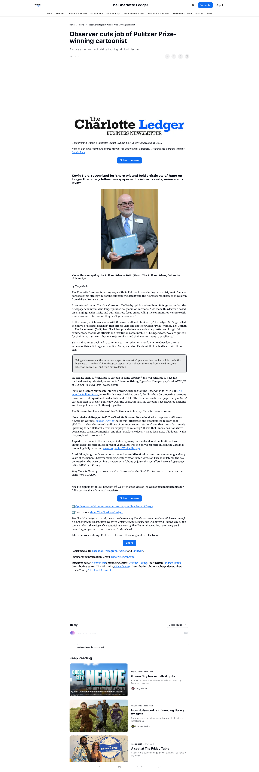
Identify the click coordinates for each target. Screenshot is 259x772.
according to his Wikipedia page (121, 448)
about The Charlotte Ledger (106, 512)
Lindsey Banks (172, 562)
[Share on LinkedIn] (187, 56)
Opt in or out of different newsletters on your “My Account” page (114, 506)
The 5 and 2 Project (99, 570)
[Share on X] (173, 56)
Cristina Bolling (138, 562)
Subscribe (89, 647)
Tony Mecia (99, 562)
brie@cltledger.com (122, 556)
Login (79, 647)
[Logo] (37, 5)
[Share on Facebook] (167, 56)
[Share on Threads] (180, 56)
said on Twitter (105, 420)
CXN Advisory (122, 566)
